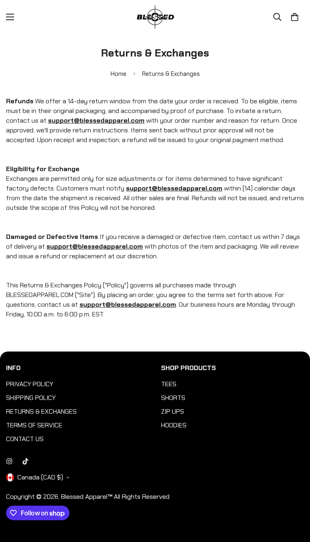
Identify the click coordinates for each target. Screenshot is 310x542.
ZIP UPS (172, 411)
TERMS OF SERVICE (34, 425)
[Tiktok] (25, 461)
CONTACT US (25, 439)
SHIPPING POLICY (31, 397)
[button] (294, 17)
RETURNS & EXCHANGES (41, 411)
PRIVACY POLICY (29, 384)
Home (118, 74)
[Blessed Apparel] (155, 17)
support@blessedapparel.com (174, 188)
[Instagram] (9, 461)
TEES (168, 384)
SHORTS (173, 397)
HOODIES (173, 425)
